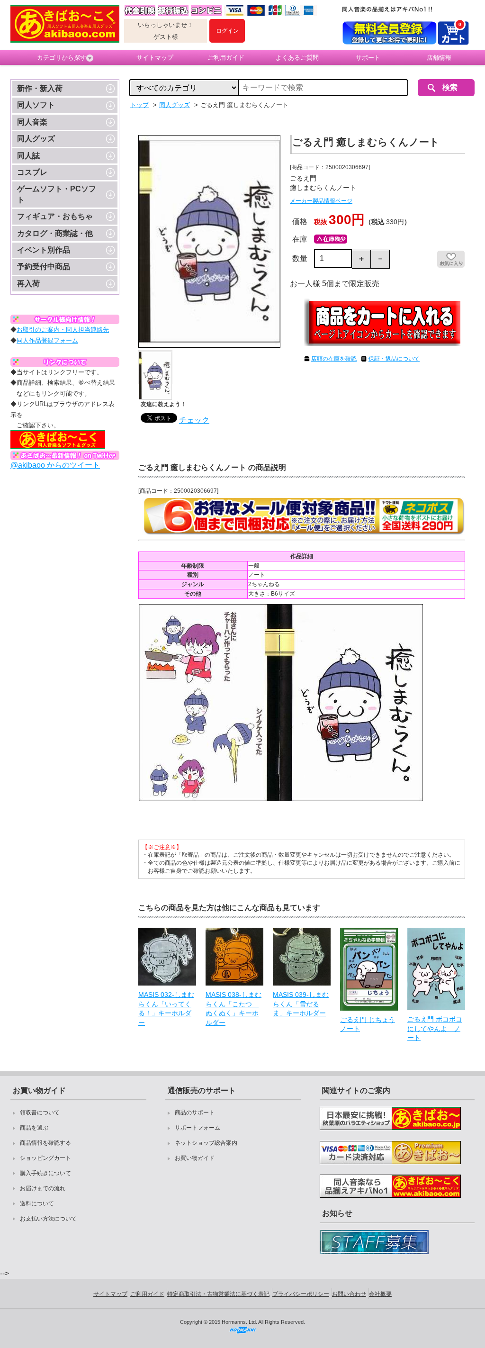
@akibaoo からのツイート (55, 465)
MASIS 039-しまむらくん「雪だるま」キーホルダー (301, 1004)
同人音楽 (32, 122)
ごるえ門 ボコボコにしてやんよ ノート (434, 1028)
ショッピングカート (45, 1158)
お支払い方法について (48, 1218)
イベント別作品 (43, 250)
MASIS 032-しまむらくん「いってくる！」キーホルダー (166, 1008)
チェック (194, 420)
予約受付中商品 (43, 266)
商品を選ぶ (34, 1127)
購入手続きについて (45, 1173)
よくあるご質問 (297, 57)
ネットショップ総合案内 (206, 1143)
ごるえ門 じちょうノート (367, 1024)
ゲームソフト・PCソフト (56, 194)
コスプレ (32, 172)
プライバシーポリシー (300, 1294)
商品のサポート (195, 1112)
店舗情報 (439, 57)
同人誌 (28, 156)
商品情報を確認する (45, 1143)
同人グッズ (36, 139)
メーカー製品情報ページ (321, 201)
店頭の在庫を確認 (334, 358)
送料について (37, 1203)
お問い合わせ (349, 1294)
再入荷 (28, 284)
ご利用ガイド (225, 57)
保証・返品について (394, 358)
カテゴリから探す (61, 57)
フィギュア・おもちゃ (55, 216)
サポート (368, 57)
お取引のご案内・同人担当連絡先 (63, 329)
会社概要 (380, 1294)
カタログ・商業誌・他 (55, 233)
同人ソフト (36, 105)
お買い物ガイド (195, 1158)
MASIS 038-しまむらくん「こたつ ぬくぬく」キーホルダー (233, 1008)
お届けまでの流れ (42, 1188)
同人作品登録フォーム (47, 340)
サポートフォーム (197, 1127)
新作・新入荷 (40, 88)
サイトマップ (154, 57)
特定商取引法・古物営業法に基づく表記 (218, 1294)
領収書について (40, 1112)
